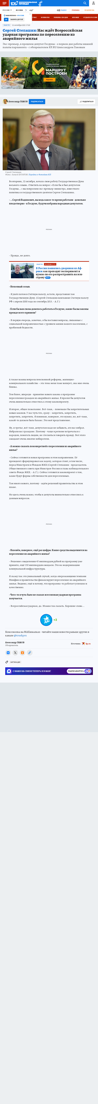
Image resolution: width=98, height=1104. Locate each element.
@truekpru (20, 635)
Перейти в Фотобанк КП (40, 174)
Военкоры (45, 17)
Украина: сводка (61, 17)
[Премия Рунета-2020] (39, 3)
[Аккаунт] (93, 3)
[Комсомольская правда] (24, 3)
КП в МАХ (75, 17)
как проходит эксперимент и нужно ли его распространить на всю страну (59, 273)
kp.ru (88, 643)
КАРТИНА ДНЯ (15, 662)
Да (6, 19)
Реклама (75, 10)
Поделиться (87, 101)
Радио (64, 10)
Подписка (89, 10)
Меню (4, 3)
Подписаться (37, 101)
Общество (7, 25)
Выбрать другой (17, 19)
